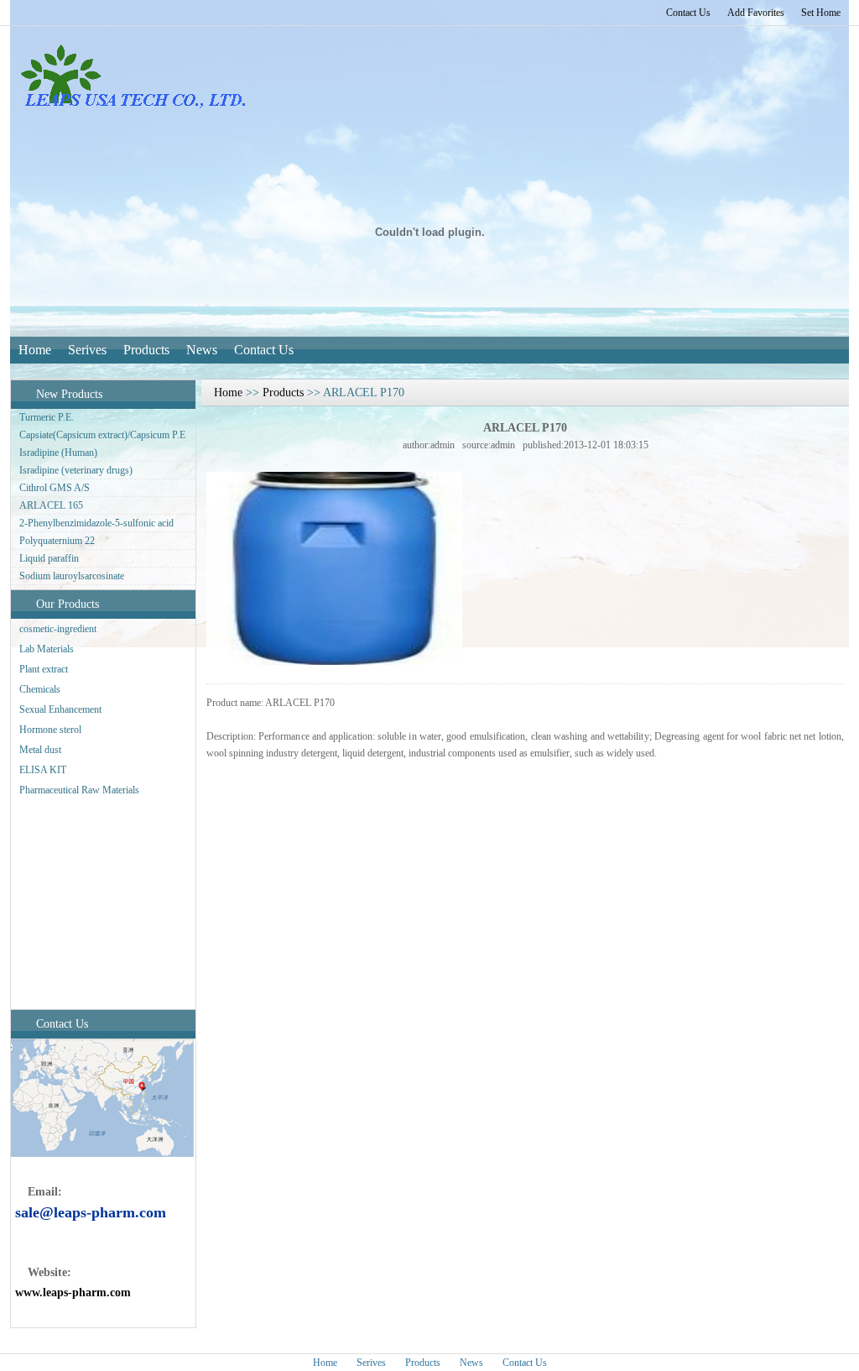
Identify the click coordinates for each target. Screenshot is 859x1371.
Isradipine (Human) (58, 452)
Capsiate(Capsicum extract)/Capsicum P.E (102, 435)
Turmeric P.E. (46, 417)
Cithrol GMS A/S (54, 488)
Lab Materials (46, 649)
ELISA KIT (42, 770)
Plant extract (43, 669)
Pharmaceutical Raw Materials (79, 790)
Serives (87, 350)
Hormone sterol (50, 729)
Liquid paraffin (49, 558)
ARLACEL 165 (51, 505)
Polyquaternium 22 (57, 541)
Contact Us (688, 12)
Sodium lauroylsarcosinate (71, 576)
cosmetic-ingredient (57, 629)
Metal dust (40, 750)
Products (146, 350)
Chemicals (39, 689)
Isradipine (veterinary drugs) (76, 470)
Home (34, 350)
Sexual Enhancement (60, 709)
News (201, 350)
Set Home (821, 12)
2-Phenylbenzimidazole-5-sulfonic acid (96, 523)
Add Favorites (755, 12)
